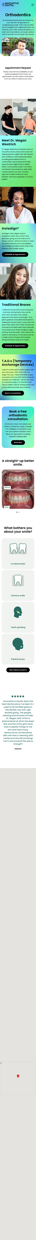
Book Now (18, 442)
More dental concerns (18, 670)
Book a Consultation (13, 393)
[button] (32, 4)
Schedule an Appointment (15, 254)
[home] (10, 4)
